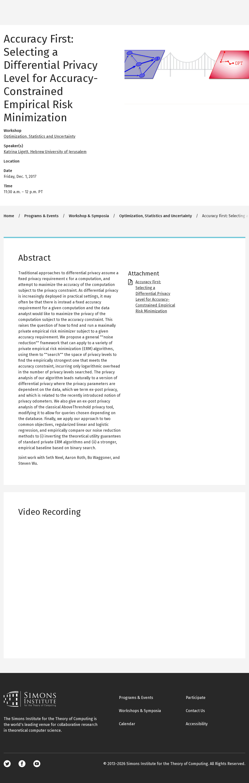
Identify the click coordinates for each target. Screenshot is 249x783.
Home (9, 216)
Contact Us (195, 710)
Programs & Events (41, 216)
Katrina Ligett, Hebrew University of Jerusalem (45, 151)
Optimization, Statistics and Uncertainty (39, 136)
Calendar (127, 724)
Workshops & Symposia (140, 710)
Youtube (36, 763)
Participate (195, 697)
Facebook (22, 763)
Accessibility (197, 724)
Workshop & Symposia (89, 216)
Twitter (7, 763)
